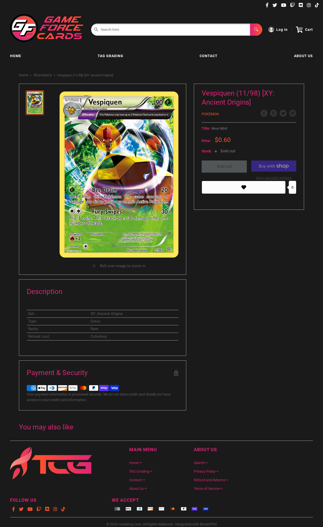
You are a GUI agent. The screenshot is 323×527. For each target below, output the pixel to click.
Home (15, 56)
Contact (209, 56)
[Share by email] (292, 113)
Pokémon (210, 114)
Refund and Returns (209, 480)
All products (42, 75)
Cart (309, 30)
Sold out (224, 166)
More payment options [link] (273, 178)
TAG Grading (110, 56)
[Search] (256, 30)
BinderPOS (208, 524)
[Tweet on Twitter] (283, 113)
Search (199, 463)
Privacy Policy (205, 471)
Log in (282, 30)
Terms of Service (206, 489)
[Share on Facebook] (263, 113)
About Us (303, 56)
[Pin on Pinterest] (273, 113)
